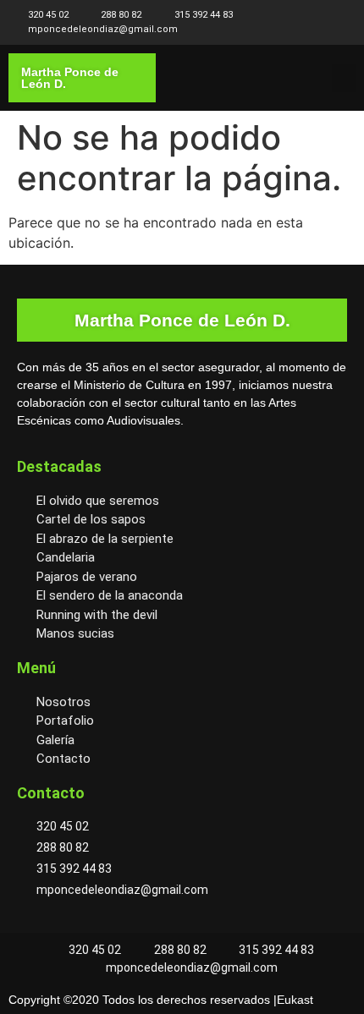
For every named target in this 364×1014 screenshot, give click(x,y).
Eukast (295, 999)
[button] (344, 78)
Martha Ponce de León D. (70, 77)
